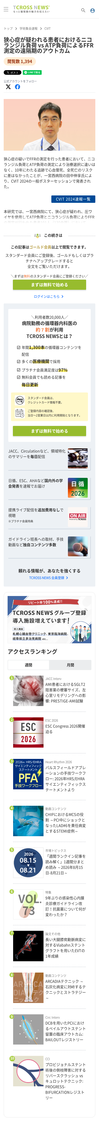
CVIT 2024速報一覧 (73, 199)
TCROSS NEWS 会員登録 (49, 577)
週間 (28, 665)
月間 (70, 665)
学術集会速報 (29, 28)
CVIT (47, 28)
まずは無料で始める (49, 285)
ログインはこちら (49, 296)
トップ (8, 28)
